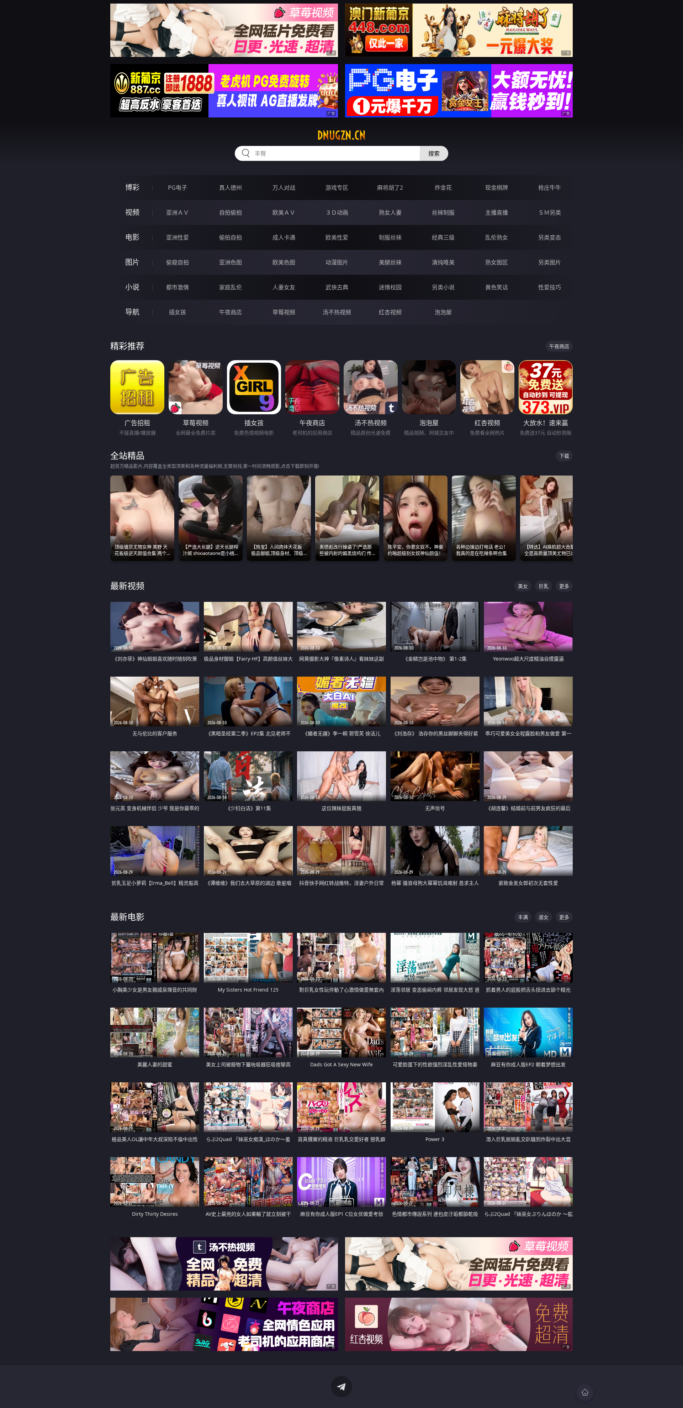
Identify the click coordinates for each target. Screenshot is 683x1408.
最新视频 (127, 586)
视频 (132, 212)
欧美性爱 (336, 237)
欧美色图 (283, 262)
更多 (564, 586)
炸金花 (443, 187)
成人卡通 (283, 237)
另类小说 (443, 287)
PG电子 (177, 187)
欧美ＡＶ (283, 212)
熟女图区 (496, 262)
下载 (564, 455)
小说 (132, 287)
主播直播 (496, 212)
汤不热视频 (337, 312)
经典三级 (443, 237)
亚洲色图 (230, 262)
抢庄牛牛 (549, 187)
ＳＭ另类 (549, 212)
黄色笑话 (496, 287)
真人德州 (230, 187)
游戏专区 (336, 187)
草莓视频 (283, 312)
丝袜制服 (443, 212)
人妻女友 (283, 287)
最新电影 (127, 917)
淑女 (544, 917)
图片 (132, 262)
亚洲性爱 (177, 237)
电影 (132, 237)
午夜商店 (230, 312)
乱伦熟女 (496, 237)
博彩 (132, 187)
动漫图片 (336, 262)
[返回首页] (584, 1392)
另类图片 (549, 262)
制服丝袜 (390, 237)
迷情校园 (390, 287)
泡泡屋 (443, 312)
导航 (132, 312)
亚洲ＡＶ (177, 212)
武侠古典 (336, 287)
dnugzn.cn (341, 135)
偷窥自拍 (177, 262)
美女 (523, 586)
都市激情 (177, 287)
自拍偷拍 (230, 212)
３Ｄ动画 (336, 212)
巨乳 (544, 586)
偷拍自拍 (230, 237)
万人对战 (283, 187)
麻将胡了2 (390, 187)
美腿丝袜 (390, 262)
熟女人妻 (390, 212)
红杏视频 (390, 312)
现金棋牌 (496, 187)
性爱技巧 (549, 287)
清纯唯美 (443, 262)
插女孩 (177, 312)
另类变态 (549, 237)
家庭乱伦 (230, 287)
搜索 (434, 153)
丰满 (523, 917)
